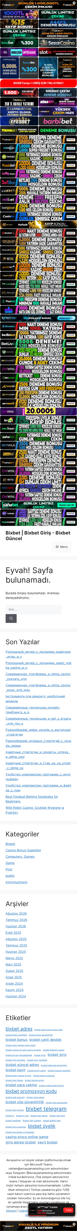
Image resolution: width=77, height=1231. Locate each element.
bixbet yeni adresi (39, 1116)
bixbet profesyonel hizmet (51, 1085)
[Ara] (11, 618)
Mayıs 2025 (14, 958)
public (10, 876)
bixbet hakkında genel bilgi (54, 1065)
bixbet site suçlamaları (56, 1102)
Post (9, 869)
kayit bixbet (48, 1142)
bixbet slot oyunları (15, 1110)
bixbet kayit (15, 1070)
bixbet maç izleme (14, 1080)
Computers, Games (20, 856)
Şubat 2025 (14, 971)
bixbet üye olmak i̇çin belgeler (20, 1132)
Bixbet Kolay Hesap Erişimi (18, 1075)
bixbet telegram (46, 1109)
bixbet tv (10, 1116)
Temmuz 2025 (16, 945)
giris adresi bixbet (21, 1142)
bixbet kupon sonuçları (44, 1075)
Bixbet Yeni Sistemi (32, 1120)
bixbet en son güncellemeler (19, 1055)
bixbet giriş (57, 1055)
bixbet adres (19, 1029)
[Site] (38, 139)
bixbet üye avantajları (16, 1127)
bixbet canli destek (45, 1040)
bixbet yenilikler (13, 1120)
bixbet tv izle (22, 1116)
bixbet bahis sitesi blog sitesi (48, 1030)
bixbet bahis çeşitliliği (16, 1035)
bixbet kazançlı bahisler (59, 1070)
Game (10, 863)
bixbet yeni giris (57, 1116)
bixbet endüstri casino (53, 1050)
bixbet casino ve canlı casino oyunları (23, 1050)
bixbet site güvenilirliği (25, 1102)
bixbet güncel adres (22, 1065)
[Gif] (38, 224)
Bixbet (10, 844)
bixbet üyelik (41, 1126)
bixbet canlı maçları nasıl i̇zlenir (21, 1045)
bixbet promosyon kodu (31, 1091)
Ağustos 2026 (16, 913)
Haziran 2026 (16, 926)
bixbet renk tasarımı (15, 1097)
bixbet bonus (16, 1040)
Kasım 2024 (15, 990)
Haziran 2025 (16, 952)
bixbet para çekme (21, 1085)
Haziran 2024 (16, 996)
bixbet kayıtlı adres (36, 1070)
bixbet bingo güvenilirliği (41, 1035)
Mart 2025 (13, 964)
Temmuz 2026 (16, 920)
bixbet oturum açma (34, 1080)
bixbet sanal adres (35, 1097)
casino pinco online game (27, 1137)
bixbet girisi (40, 1055)
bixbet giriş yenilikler (37, 1060)
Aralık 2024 (14, 983)
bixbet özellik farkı (52, 1120)
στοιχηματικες (17, 882)
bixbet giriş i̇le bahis (15, 1060)
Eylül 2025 (13, 933)
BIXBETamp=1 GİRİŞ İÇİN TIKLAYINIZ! (38, 83)
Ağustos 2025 (16, 939)
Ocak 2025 (14, 977)
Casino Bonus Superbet (23, 850)
